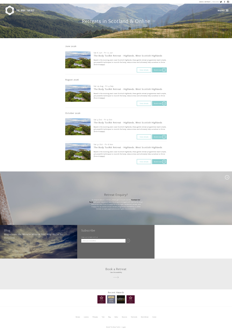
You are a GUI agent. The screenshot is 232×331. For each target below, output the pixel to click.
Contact (154, 317)
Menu (221, 10)
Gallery (116, 317)
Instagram (228, 2)
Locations (86, 317)
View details (144, 70)
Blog (109, 317)
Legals (124, 327)
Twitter (221, 2)
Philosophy (95, 317)
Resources (124, 317)
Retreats (78, 317)
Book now (157, 70)
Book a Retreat (204, 2)
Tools (103, 317)
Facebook (224, 2)
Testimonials (134, 317)
